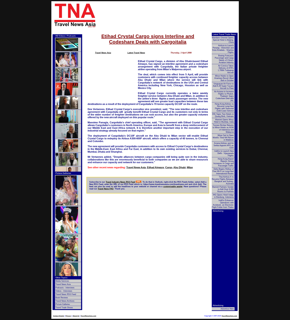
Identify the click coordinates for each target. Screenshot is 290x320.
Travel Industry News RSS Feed (120, 182)
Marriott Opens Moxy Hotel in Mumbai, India (224, 120)
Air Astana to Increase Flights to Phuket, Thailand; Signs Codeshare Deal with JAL (224, 96)
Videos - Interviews (63, 291)
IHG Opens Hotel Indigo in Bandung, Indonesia (223, 196)
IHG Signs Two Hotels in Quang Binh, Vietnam (223, 115)
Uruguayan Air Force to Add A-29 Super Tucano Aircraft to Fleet (223, 86)
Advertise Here (227, 309)
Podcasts (71, 36)
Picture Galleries (63, 173)
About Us (76, 316)
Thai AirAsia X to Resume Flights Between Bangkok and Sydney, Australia (223, 180)
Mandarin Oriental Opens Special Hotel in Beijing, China (223, 40)
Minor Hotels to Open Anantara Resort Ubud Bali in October (224, 78)
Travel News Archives (64, 301)
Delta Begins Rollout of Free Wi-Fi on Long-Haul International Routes (223, 171)
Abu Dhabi (179, 167)
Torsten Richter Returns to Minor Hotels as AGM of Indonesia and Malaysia (223, 128)
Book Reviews (61, 297)
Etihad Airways (155, 167)
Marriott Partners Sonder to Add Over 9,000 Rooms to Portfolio (223, 189)
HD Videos (60, 36)
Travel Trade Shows (64, 307)
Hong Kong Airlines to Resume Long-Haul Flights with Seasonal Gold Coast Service (224, 107)
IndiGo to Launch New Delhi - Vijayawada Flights (224, 153)
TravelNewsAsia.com (88, 316)
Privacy (68, 316)
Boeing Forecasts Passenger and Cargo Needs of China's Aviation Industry (224, 59)
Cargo (168, 167)
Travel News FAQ (105, 189)
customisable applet (172, 186)
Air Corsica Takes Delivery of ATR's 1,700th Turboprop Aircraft (226, 69)
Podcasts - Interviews (64, 287)
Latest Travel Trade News (224, 34)
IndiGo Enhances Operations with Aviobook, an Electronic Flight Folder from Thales (223, 203)
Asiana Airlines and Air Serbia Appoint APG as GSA (224, 145)
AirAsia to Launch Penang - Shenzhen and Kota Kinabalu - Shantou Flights (223, 48)
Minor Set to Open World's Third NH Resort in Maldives (223, 137)
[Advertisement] (172, 15)
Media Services (62, 281)
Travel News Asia (103, 53)
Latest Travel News (136, 53)
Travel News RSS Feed (65, 294)
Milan (190, 167)
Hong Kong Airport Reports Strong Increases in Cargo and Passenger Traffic (223, 162)
